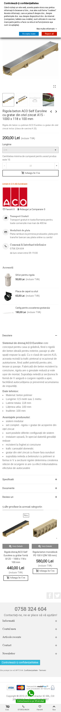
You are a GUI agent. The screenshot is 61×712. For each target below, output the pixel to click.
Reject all (49, 34)
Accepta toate (28, 34)
